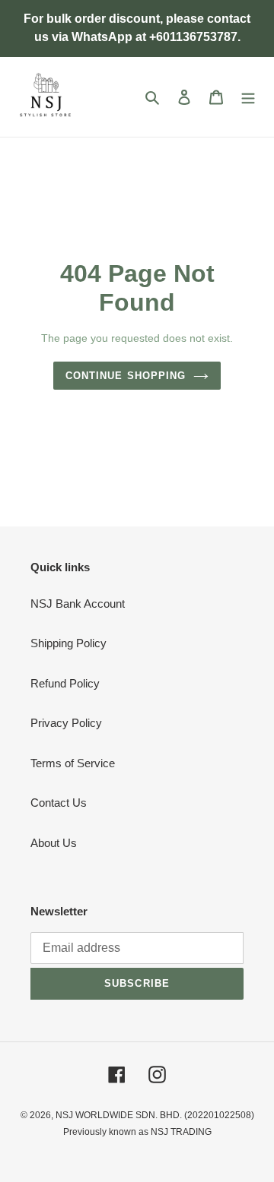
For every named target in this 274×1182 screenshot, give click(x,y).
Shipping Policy (68, 643)
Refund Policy (65, 683)
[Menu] (248, 97)
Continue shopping (125, 375)
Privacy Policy (66, 722)
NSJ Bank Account (77, 603)
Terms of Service (72, 763)
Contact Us (58, 802)
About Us (53, 842)
